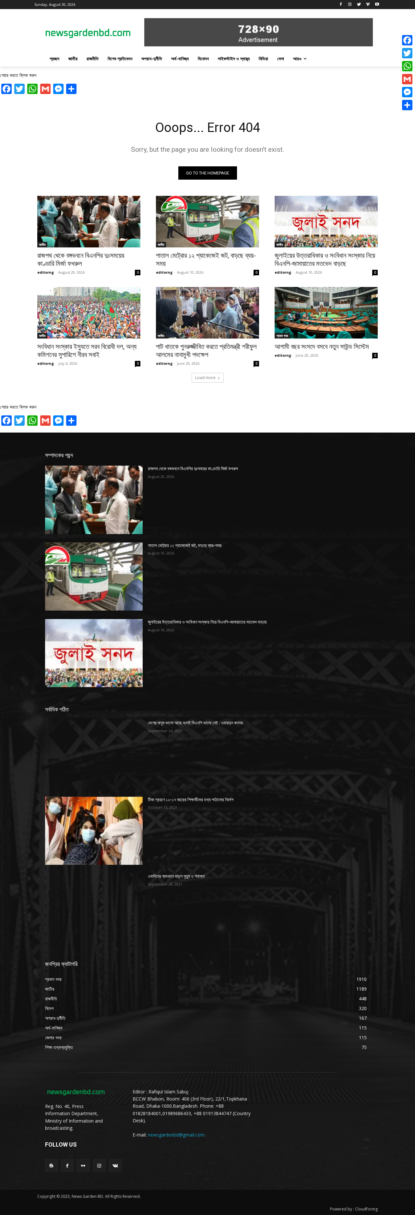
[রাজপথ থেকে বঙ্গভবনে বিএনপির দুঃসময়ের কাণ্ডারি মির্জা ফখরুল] (88, 221)
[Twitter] (359, 4)
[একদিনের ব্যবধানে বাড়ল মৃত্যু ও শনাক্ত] (94, 907)
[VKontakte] (115, 1165)
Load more (205, 377)
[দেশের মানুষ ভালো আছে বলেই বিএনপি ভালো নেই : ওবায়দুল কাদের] (94, 754)
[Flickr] (83, 1165)
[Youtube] (377, 4)
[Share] (407, 105)
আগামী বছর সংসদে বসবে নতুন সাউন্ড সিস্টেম (322, 347)
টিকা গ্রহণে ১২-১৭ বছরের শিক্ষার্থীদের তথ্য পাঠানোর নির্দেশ (190, 799)
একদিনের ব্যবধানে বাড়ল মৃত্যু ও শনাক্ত (176, 876)
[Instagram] (350, 4)
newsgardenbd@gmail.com (176, 1135)
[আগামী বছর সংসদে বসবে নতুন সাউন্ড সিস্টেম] (326, 313)
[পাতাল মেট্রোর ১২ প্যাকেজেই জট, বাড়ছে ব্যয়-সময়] (207, 221)
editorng (45, 272)
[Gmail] (407, 79)
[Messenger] (407, 92)
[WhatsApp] (407, 66)
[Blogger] (51, 1165)
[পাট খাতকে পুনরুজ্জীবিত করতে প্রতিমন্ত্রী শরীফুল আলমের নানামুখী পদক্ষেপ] (207, 313)
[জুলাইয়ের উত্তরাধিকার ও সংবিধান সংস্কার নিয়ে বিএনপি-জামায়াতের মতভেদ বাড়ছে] (326, 221)
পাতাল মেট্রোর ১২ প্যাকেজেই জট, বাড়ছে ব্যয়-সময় (184, 545)
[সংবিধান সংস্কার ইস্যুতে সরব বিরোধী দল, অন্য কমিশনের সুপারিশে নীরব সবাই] (88, 313)
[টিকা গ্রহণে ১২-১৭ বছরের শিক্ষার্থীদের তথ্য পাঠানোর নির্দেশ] (94, 831)
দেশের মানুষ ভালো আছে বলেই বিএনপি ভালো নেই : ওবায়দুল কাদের (195, 722)
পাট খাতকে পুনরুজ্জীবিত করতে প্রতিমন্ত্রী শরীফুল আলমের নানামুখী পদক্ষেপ (206, 351)
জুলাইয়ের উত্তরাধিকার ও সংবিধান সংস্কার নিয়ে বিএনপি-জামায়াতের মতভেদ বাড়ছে (325, 260)
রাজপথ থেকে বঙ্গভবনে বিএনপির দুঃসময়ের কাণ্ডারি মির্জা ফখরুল (80, 260)
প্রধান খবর (282, 335)
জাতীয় (42, 244)
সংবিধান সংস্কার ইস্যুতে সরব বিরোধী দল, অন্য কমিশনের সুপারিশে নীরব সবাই (86, 351)
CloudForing (366, 1209)
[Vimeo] (368, 4)
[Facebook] (341, 4)
